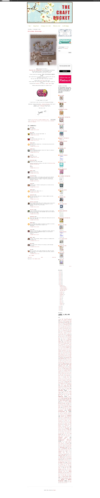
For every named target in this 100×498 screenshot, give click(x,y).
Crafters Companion (66, 347)
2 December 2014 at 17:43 (34, 157)
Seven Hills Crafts (61, 435)
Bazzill (61, 328)
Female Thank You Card (67, 368)
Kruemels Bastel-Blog (63, 131)
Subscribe (65, 71)
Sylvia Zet (69, 455)
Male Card (60, 399)
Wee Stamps (61, 473)
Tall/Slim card (68, 456)
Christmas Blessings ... (64, 289)
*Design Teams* (36, 25)
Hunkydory (67, 382)
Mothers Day (68, 405)
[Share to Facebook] (54, 119)
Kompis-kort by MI (62, 162)
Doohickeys (62, 358)
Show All (70, 266)
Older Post (54, 257)
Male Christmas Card (67, 399)
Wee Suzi (65, 473)
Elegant (67, 360)
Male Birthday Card (65, 398)
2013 (60, 306)
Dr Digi (70, 359)
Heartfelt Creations (62, 380)
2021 (60, 275)
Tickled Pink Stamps (62, 465)
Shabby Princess (61, 436)
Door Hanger (68, 358)
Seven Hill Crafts (67, 434)
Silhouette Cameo (62, 437)
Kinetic (63, 388)
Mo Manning (67, 404)
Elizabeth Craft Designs (67, 361)
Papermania (69, 415)
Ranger (68, 429)
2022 (60, 274)
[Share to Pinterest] (55, 119)
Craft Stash (68, 346)
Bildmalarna (65, 330)
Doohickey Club (68, 357)
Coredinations (63, 344)
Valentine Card (61, 469)
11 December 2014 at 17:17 (34, 240)
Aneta (31, 127)
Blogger (54, 490)
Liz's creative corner (63, 238)
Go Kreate (67, 375)
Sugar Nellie (64, 454)
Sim (62, 441)
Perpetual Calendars (64, 419)
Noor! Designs (60, 412)
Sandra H (31, 170)
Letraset (60, 390)
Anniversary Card (67, 324)
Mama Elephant (63, 400)
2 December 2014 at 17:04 (34, 146)
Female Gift (64, 367)
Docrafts (69, 356)
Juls (31, 137)
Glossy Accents (60, 375)
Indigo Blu (69, 383)
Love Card (69, 394)
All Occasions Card (67, 321)
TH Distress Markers (61, 458)
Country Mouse (61, 252)
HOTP (62, 381)
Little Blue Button (65, 393)
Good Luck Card (67, 376)
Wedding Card (69, 472)
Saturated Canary (61, 433)
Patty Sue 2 (32, 209)
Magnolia (60, 396)
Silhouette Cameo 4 (63, 438)
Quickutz (59, 429)
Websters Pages (65, 470)
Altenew (61, 322)
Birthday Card (69, 331)
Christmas (42, 106)
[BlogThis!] (52, 119)
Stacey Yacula (60, 449)
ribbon (46, 83)
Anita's (63, 323)
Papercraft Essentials (67, 413)
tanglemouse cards (62, 148)
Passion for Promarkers (35, 70)
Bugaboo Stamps (60, 334)
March (61, 302)
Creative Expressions (62, 350)
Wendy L (31, 237)
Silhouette (68, 436)
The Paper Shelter (61, 461)
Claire (31, 229)
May (60, 299)
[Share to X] (53, 119)
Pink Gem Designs (68, 422)
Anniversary (60, 324)
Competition (60, 343)
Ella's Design (61, 124)
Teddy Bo (61, 457)
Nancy (31, 132)
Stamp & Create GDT (61, 450)
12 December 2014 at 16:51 (34, 246)
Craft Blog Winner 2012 (67, 345)
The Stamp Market (68, 463)
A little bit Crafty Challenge (64, 319)
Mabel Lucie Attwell (65, 395)
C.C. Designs (67, 334)
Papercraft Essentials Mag (64, 414)
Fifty (60, 369)
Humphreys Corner (61, 382)
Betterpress (66, 328)
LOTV (64, 394)
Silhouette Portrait (64, 440)
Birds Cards (63, 331)
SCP (67, 433)
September (62, 294)
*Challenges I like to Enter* (46, 25)
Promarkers (37, 83)
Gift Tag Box (67, 374)
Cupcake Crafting (65, 353)
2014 (60, 284)
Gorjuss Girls (66, 377)
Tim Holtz (67, 467)
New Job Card (63, 409)
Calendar (59, 335)
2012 (60, 307)
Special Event (62, 446)
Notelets (66, 412)
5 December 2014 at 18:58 (34, 226)
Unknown (31, 189)
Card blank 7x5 (62, 336)
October (61, 293)
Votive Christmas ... (63, 286)
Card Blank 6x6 (68, 335)
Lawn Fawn (60, 389)
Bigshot (59, 330)
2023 (60, 273)
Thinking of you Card (64, 464)
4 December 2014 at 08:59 (34, 192)
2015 (60, 283)
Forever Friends (67, 370)
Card (63, 335)
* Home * (29, 25)
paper (50, 83)
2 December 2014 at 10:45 (34, 129)
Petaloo (66, 420)
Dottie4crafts (60, 359)
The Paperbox (68, 461)
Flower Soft (68, 369)
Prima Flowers (67, 427)
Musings (59, 406)
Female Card (63, 364)
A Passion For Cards (62, 245)
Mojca (31, 243)
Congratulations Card (67, 343)
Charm (59, 339)
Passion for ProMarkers (63, 155)
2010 (60, 310)
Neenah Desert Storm (66, 407)
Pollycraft (67, 425)
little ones (42, 80)
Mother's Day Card (61, 405)
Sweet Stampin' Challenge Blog (64, 117)
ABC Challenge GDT (64, 320)
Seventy (69, 435)
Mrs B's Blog (61, 95)
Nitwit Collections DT (64, 411)
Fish (63, 369)
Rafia (64, 429)
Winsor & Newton (68, 478)
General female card (62, 372)
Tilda (61, 466)
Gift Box (61, 374)
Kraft (68, 388)
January (61, 304)
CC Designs (68, 338)
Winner (63, 478)
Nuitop (70, 412)
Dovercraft (65, 359)
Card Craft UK (63, 337)
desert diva (61, 259)
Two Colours (40, 105)
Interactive (69, 384)
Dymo (63, 360)
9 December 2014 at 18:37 (34, 234)
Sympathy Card (62, 456)
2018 (60, 279)
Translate (66, 48)
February (61, 303)
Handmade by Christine (63, 141)
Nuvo (60, 413)
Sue (30, 249)
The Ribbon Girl (61, 462)
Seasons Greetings (45, 104)
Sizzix (67, 443)
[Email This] (51, 119)
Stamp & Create (67, 449)
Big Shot (68, 329)
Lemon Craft (68, 389)
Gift (70, 373)
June (61, 298)
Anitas (68, 323)
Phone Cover (66, 421)
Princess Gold (60, 428)
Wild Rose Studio (64, 477)
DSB (60, 360)
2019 (60, 278)
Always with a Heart (62, 102)
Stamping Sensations (62, 231)
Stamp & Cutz (68, 450)
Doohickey (61, 357)
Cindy (31, 183)
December (61, 285)
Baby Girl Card (63, 327)
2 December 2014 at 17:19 (34, 152)
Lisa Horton (66, 392)
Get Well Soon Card (65, 373)
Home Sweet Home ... (63, 290)
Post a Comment (31, 255)
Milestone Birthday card (62, 403)
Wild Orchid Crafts (67, 476)
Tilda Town (65, 466)
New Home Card (65, 408)
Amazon (66, 322)
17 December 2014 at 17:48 (34, 253)
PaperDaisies (32, 216)
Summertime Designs (61, 455)
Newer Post (30, 257)
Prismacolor (67, 428)
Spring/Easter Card (65, 448)
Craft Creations (62, 346)
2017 (60, 280)
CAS (63, 338)
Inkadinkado (62, 384)
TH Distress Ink (67, 457)
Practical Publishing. (62, 426)
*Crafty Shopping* (65, 25)
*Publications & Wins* (56, 25)
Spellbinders (62, 447)
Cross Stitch (65, 352)
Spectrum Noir (69, 446)
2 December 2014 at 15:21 (34, 140)
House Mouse (67, 381)
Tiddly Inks (69, 465)
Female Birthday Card (67, 363)
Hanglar (68, 379)
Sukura (69, 454)
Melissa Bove (32, 160)
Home (42, 257)
